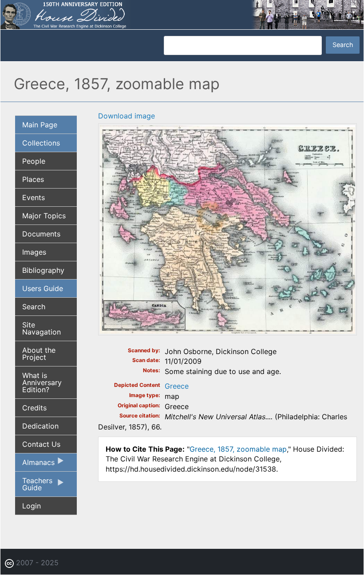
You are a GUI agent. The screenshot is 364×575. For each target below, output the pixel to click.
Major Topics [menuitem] (44, 215)
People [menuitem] (33, 161)
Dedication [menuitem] (40, 425)
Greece (177, 386)
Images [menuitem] (34, 252)
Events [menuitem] (33, 197)
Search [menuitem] (33, 306)
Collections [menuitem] (41, 142)
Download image (126, 115)
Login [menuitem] (31, 505)
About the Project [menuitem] (38, 354)
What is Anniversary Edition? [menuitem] (42, 382)
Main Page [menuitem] (39, 124)
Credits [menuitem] (34, 407)
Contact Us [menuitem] (41, 444)
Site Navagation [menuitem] (41, 328)
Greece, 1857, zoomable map (238, 449)
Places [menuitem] (33, 179)
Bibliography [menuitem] (43, 270)
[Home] (182, 13)
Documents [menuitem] (41, 233)
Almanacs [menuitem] (35, 464)
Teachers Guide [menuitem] (33, 486)
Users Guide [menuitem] (42, 288)
